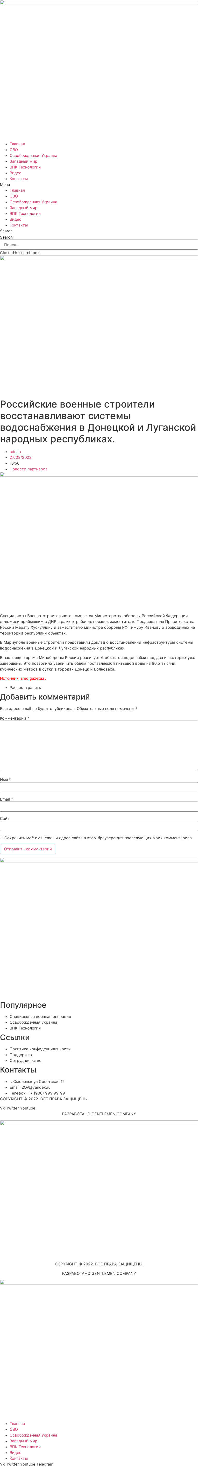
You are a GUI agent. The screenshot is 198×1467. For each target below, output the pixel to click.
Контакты (19, 178)
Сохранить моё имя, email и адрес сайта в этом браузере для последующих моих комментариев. (98, 838)
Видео (15, 172)
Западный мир (23, 161)
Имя (5, 779)
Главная (17, 143)
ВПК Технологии (25, 167)
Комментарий (14, 718)
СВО (14, 149)
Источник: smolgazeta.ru (23, 678)
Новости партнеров (29, 469)
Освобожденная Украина (33, 155)
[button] (99, 184)
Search (6, 237)
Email (6, 799)
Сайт (4, 818)
